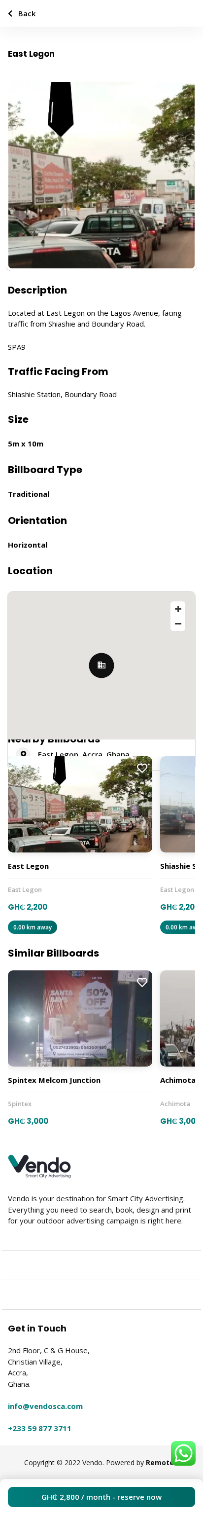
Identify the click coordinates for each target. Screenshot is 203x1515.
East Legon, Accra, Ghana (84, 754)
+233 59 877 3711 (39, 1428)
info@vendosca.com (45, 1406)
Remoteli (162, 1462)
